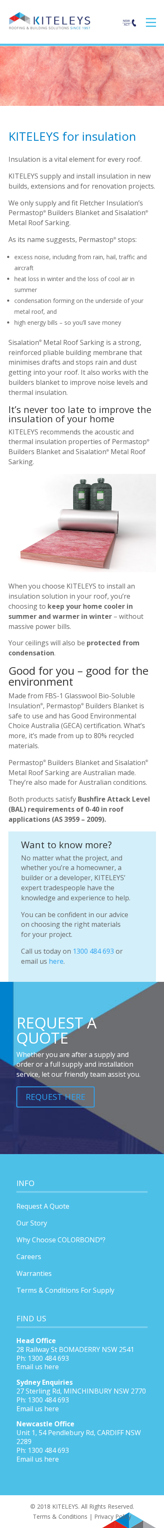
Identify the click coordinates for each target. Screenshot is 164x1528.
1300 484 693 (93, 951)
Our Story (31, 1223)
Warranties (34, 1273)
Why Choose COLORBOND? (61, 1239)
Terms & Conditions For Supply (65, 1290)
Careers (28, 1256)
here (56, 961)
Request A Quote (42, 1206)
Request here (55, 1096)
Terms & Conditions (60, 1516)
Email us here (37, 1366)
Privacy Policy (112, 1516)
